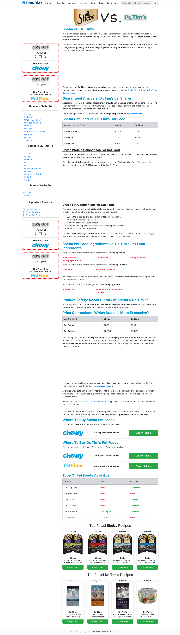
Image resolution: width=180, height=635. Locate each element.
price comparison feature (97, 401)
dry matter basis (134, 113)
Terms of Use (69, 632)
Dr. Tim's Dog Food (32, 212)
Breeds (60, 3)
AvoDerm (28, 128)
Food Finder (112, 3)
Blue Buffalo (29, 137)
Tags (101, 3)
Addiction (28, 117)
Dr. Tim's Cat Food (31, 215)
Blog (93, 3)
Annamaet (28, 171)
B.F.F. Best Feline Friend (35, 131)
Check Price (72, 567)
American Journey (32, 120)
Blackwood (29, 134)
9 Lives (27, 114)
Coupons (72, 3)
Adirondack (29, 162)
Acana (27, 156)
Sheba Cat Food (30, 209)
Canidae (28, 140)
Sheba (26, 195)
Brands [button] (48, 3)
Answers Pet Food (32, 123)
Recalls (83, 3)
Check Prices (143, 432)
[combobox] (136, 3)
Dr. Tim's (27, 192)
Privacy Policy (81, 632)
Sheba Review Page (137, 90)
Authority (28, 125)
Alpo (26, 165)
